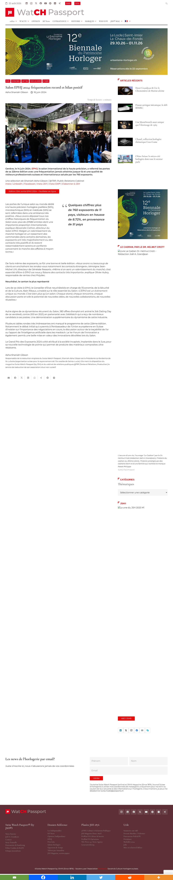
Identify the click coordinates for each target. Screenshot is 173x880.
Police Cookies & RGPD (14, 848)
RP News (51, 833)
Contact (8, 839)
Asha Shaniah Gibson (16, 92)
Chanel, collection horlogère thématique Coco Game (148, 140)
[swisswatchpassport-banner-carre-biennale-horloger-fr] (143, 214)
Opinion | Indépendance (56, 836)
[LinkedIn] (26, 3)
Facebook (29, 184)
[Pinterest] (50, 3)
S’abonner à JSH (71, 184)
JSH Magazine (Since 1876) (91, 833)
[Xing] (59, 3)
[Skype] (147, 730)
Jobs (125, 845)
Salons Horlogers (54, 845)
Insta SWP (54, 184)
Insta (8, 184)
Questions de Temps (55, 847)
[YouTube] (45, 3)
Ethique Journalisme (13, 851)
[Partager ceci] (15, 378)
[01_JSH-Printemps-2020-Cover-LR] (143, 607)
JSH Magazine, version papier (59, 853)
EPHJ (35, 168)
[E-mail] (142, 730)
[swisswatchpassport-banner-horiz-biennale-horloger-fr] (86, 51)
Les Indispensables (54, 830)
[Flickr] (55, 3)
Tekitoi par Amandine (56, 850)
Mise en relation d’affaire (133, 847)
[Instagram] (31, 3)
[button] (166, 3)
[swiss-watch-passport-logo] (44, 12)
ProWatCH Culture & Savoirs (92, 836)
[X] (36, 3)
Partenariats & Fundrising (15, 845)
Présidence (128, 839)
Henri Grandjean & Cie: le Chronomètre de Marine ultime (149, 89)
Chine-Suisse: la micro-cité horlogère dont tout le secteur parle (149, 159)
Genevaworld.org (87, 845)
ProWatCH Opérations (90, 839)
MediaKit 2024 (129, 842)
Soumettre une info (131, 830)
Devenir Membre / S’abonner (134, 833)
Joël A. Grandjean (12, 837)
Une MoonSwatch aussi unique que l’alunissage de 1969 (149, 123)
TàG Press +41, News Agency (92, 842)
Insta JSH (42, 184)
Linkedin (17, 184)
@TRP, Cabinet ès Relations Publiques (96, 830)
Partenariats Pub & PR (132, 836)
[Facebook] (40, 3)
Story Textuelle (11, 842)
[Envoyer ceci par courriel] (8, 378)
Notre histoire (10, 834)
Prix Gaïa (51, 842)
